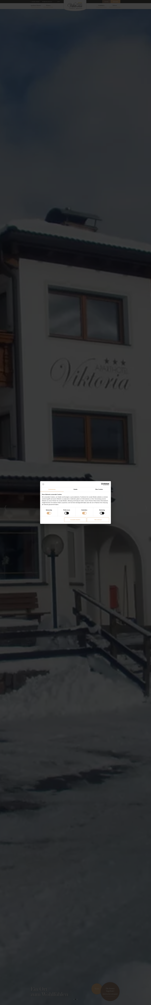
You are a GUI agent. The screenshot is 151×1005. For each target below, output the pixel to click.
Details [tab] (75, 489)
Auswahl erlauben (75, 519)
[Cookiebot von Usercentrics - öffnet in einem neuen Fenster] (102, 484)
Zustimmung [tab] (51, 489)
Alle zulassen (98, 519)
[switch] (66, 513)
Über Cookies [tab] (99, 489)
